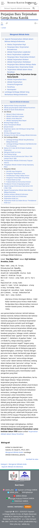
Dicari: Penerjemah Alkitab (12, 125)
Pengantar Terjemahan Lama (15, 173)
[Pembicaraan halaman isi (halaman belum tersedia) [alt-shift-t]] (7, 23)
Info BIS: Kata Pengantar (14, 171)
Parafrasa (11, 87)
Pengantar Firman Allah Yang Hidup (17, 178)
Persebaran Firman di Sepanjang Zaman (17, 184)
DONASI (28, 507)
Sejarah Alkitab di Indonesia (19, 102)
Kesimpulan (11, 89)
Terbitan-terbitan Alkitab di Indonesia (16, 194)
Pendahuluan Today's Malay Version (17, 176)
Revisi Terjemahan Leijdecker (18, 54)
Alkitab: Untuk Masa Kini (14, 118)
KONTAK (10, 507)
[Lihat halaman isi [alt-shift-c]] (2, 23)
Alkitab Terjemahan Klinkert (17, 59)
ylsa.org (17, 524)
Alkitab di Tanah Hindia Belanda (14, 110)
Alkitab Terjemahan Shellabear (19, 62)
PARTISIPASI (18, 507)
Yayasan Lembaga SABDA (27, 490)
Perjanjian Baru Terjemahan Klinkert (21, 57)
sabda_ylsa (9, 490)
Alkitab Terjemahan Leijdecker (19, 52)
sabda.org (25, 524)
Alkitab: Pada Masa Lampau (15, 116)
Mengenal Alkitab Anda (19, 34)
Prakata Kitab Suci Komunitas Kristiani (18, 182)
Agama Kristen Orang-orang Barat (15, 105)
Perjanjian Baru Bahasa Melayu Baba (21, 64)
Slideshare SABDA (21, 501)
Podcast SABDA (28, 498)
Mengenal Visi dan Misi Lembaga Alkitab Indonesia (20, 135)
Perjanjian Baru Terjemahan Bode (20, 67)
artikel (4, 28)
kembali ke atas (32, 459)
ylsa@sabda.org (30, 521)
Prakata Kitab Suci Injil (13, 180)
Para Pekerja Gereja (10, 154)
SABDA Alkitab (21, 496)
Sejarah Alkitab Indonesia (21, 3)
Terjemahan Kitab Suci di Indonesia (15, 196)
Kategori (4, 464)
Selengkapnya (27, 492)
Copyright (8, 511)
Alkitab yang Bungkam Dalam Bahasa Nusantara (19, 108)
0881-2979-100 (11, 521)
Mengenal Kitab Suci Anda (12, 152)
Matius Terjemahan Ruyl (16, 44)
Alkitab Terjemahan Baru (16, 79)
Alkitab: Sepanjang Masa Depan (16, 120)
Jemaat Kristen (8, 127)
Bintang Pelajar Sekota (11, 123)
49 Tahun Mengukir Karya (12, 133)
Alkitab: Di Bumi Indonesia (14, 114)
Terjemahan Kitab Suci (11, 198)
